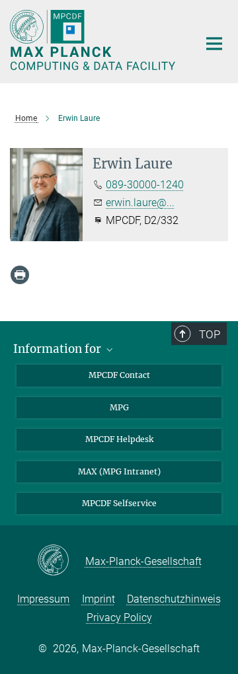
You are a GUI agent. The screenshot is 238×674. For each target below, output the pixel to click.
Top (209, 334)
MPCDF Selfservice (119, 503)
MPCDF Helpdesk (119, 439)
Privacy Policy (119, 617)
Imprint (98, 599)
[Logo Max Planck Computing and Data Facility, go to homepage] (94, 40)
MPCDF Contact (119, 375)
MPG (119, 407)
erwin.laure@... (140, 202)
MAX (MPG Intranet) (119, 471)
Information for (58, 349)
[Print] (20, 275)
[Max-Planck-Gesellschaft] (61, 561)
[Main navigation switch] (214, 43)
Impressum (43, 599)
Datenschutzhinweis (174, 599)
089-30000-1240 (145, 184)
